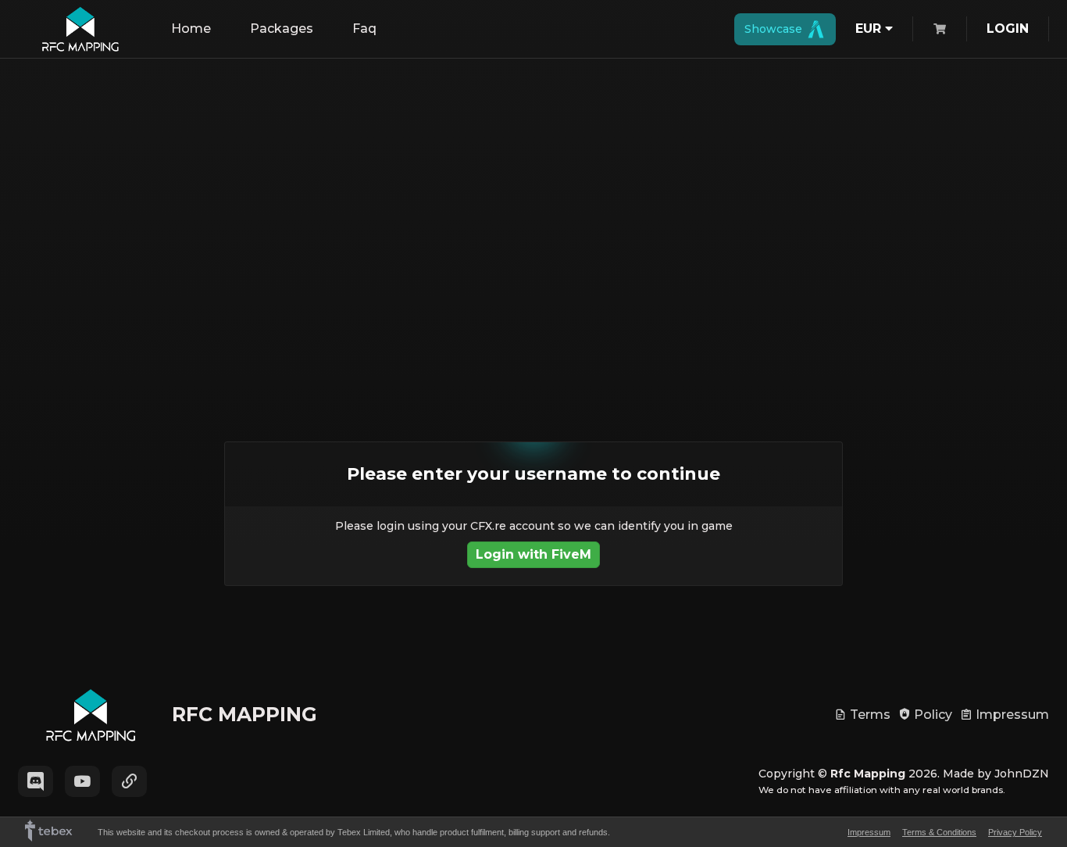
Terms (868, 714)
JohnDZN (1021, 774)
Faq (364, 28)
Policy (931, 714)
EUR (870, 28)
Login (1008, 28)
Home (191, 28)
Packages (281, 28)
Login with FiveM (533, 554)
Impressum (1010, 714)
